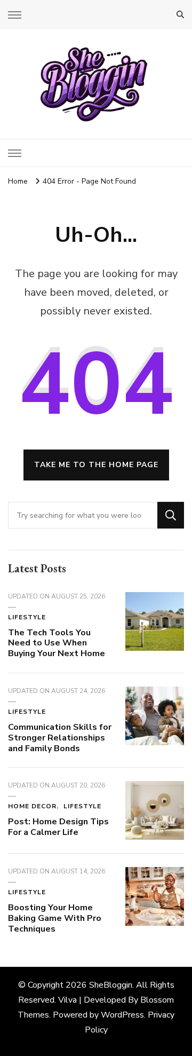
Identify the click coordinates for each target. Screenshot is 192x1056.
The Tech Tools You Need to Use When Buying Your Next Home (56, 643)
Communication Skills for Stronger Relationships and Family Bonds (59, 737)
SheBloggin (110, 985)
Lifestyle (27, 617)
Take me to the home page (96, 465)
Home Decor (32, 806)
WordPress (122, 1015)
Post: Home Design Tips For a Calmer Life (58, 827)
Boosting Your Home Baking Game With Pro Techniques (54, 918)
